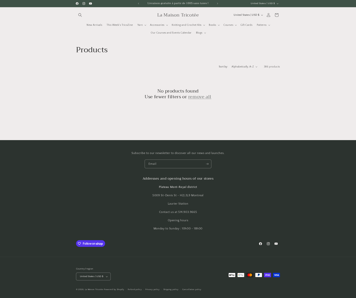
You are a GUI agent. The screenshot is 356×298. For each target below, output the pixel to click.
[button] (80, 15)
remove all (199, 97)
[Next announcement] (217, 3)
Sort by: (223, 66)
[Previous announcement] (138, 3)
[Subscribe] (207, 164)
